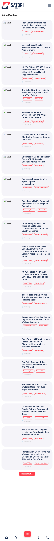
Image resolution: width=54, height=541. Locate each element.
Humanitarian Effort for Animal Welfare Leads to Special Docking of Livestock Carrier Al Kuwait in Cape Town (36, 456)
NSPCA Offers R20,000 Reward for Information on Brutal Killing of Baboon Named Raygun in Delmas (36, 71)
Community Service (29, 210)
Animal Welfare (38, 31)
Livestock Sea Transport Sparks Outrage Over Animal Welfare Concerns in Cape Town (35, 410)
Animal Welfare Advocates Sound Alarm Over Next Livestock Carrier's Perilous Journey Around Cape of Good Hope (36, 251)
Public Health (39, 99)
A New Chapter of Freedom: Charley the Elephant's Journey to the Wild (36, 137)
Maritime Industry (40, 303)
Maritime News (39, 283)
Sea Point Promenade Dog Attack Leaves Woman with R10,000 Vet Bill (34, 364)
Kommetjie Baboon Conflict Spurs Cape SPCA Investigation (34, 181)
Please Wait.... (27, 474)
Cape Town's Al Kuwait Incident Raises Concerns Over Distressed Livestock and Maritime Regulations (36, 343)
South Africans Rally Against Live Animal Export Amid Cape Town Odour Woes (35, 432)
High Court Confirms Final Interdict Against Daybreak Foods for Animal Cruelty (34, 25)
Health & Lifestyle (40, 393)
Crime (27, 121)
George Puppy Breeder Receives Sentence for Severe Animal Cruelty (36, 47)
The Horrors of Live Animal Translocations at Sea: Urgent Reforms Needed (35, 297)
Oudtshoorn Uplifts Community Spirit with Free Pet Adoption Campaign (36, 203)
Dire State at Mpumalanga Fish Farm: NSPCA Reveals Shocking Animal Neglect (36, 159)
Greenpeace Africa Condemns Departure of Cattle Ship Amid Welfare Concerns (36, 319)
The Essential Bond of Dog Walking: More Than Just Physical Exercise (34, 387)
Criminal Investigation (41, 187)
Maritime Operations (41, 463)
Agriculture (38, 165)
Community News (28, 371)
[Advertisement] (27, 504)
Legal (27, 31)
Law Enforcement (40, 78)
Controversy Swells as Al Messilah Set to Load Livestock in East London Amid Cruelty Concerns (36, 227)
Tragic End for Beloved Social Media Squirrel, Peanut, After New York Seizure (35, 92)
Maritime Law (39, 350)
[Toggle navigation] (49, 5)
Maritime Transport (41, 234)
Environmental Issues (29, 325)
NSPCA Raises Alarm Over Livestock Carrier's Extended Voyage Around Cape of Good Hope (35, 276)
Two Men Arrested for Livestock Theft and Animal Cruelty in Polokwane (34, 115)
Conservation (39, 143)
